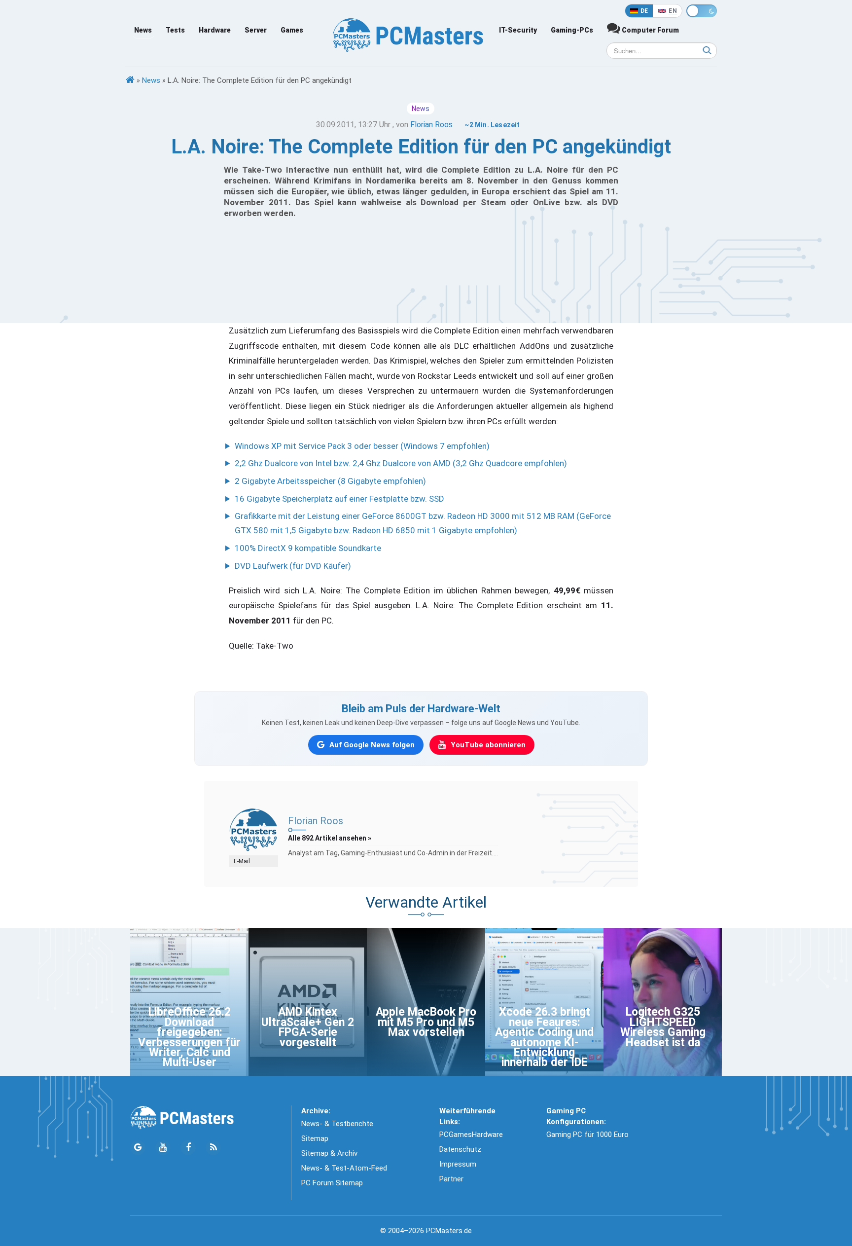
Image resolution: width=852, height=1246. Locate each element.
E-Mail (242, 861)
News (143, 30)
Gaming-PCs (572, 30)
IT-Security (518, 30)
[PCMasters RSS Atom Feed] (213, 1147)
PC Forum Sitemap (332, 1182)
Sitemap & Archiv (329, 1153)
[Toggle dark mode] (701, 10)
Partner (451, 1178)
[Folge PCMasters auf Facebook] (188, 1147)
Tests (175, 30)
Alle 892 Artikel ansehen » (329, 838)
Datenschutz (460, 1149)
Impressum (457, 1164)
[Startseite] (130, 80)
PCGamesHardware (471, 1134)
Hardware (215, 30)
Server (256, 30)
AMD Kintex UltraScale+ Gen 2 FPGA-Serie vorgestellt (307, 1027)
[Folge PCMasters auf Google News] (137, 1147)
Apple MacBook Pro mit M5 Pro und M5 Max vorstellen (426, 1022)
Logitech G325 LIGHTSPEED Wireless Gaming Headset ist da (663, 1027)
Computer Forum (649, 30)
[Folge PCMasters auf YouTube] (163, 1147)
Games (292, 30)
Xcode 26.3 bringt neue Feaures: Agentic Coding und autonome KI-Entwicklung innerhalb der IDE (544, 1037)
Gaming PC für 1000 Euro (587, 1134)
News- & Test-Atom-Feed (344, 1168)
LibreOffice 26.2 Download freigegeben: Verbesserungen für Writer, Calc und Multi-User (189, 1037)
